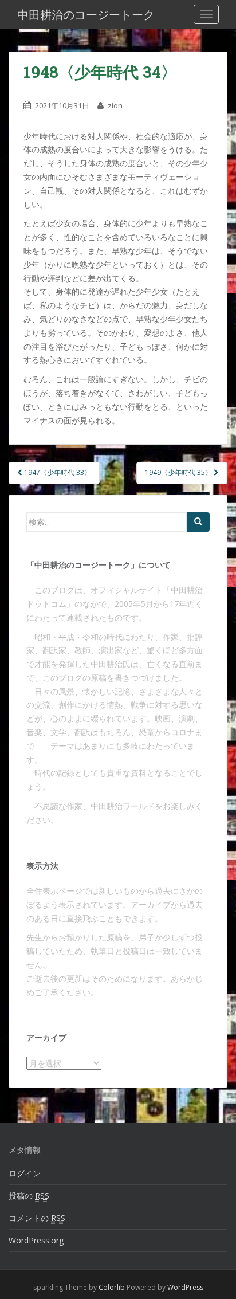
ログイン (25, 1173)
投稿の (29, 1195)
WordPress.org (36, 1240)
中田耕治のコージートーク (86, 14)
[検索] (198, 522)
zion (115, 105)
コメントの (37, 1217)
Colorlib (112, 1287)
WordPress (185, 1287)
